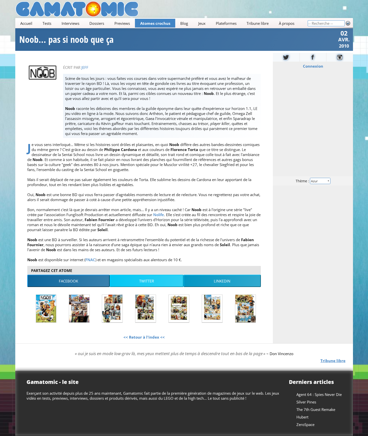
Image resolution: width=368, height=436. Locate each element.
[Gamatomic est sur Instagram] (339, 57)
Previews (122, 23)
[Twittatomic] (286, 57)
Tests (46, 23)
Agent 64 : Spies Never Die (319, 394)
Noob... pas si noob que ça (66, 39)
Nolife (158, 214)
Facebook (68, 280)
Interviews (70, 23)
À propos (286, 23)
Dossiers (96, 23)
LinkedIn (222, 280)
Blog (184, 23)
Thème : (302, 181)
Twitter (146, 280)
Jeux (201, 23)
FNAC (90, 259)
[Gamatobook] (313, 57)
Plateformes (226, 23)
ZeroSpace (305, 424)
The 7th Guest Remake (315, 409)
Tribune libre (258, 23)
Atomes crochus (155, 23)
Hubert (302, 416)
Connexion (313, 66)
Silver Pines (306, 401)
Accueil (26, 23)
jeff (84, 67)
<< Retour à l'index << (144, 337)
